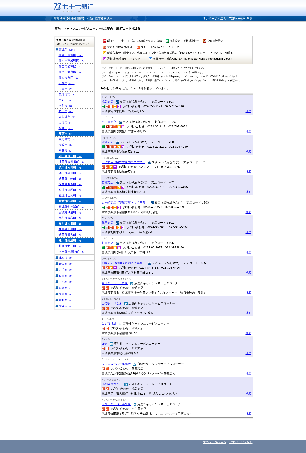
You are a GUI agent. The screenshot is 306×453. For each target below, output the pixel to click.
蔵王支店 (107, 222)
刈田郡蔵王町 (70, 156)
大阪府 (66, 306)
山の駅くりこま (112, 303)
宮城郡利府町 (70, 212)
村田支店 (107, 242)
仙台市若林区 (71, 66)
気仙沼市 (67, 94)
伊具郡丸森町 (70, 184)
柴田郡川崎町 (70, 178)
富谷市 (66, 150)
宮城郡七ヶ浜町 (72, 206)
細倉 (104, 343)
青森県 (66, 263)
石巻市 (67, 83)
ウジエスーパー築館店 (116, 363)
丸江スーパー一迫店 (115, 283)
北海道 (66, 257)
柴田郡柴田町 (70, 173)
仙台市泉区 (69, 77)
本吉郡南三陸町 (72, 251)
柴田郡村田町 (70, 167)
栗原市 (66, 133)
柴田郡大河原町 (72, 161)
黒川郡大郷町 (70, 223)
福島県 (66, 288)
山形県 (66, 282)
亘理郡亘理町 (70, 189)
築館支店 (107, 142)
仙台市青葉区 (71, 55)
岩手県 (66, 270)
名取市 (67, 105)
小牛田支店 (109, 121)
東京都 (66, 294)
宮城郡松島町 (70, 201)
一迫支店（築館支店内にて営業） (123, 162)
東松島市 (67, 139)
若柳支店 (107, 182)
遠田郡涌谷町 (70, 234)
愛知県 (66, 300)
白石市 (66, 100)
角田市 (66, 111)
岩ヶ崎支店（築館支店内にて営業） (125, 202)
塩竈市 (66, 88)
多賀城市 (68, 116)
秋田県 (66, 276)
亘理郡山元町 (70, 195)
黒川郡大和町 (70, 218)
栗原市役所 (109, 323)
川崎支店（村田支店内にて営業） (123, 263)
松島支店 (107, 101)
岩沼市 (66, 122)
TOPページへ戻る (241, 18)
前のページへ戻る (214, 18)
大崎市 (67, 145)
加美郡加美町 (70, 229)
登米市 (66, 128)
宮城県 (67, 49)
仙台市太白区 (71, 72)
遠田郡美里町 (70, 240)
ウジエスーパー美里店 (116, 404)
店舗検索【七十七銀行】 (70, 18)
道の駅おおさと (112, 384)
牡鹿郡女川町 (70, 246)
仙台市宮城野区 (72, 60)
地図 (248, 111)
